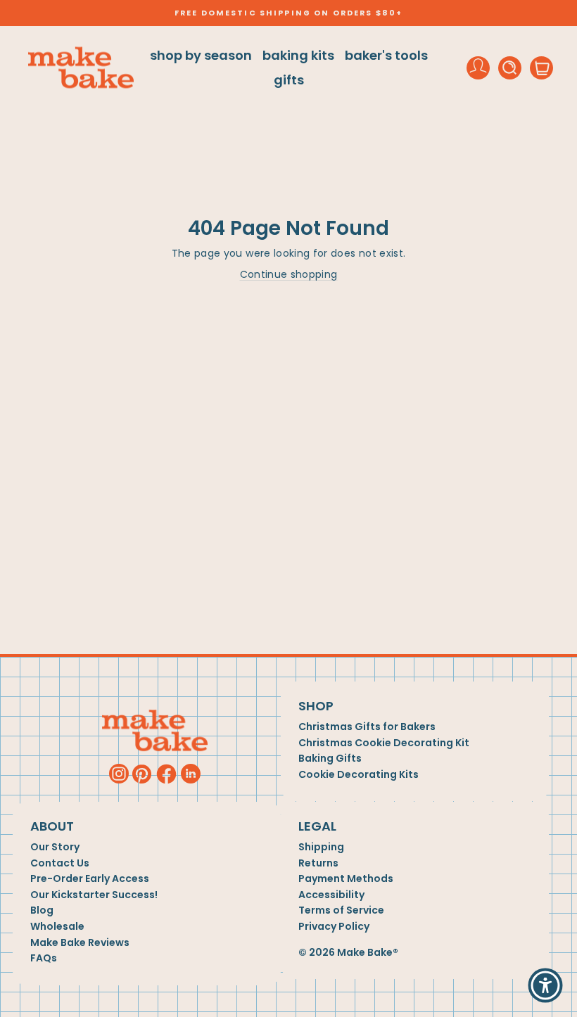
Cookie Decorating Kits (358, 774)
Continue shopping (289, 274)
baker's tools (386, 55)
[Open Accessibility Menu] (545, 985)
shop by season (201, 55)
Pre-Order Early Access (89, 878)
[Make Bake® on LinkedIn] (191, 773)
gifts (289, 80)
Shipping (321, 847)
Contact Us (59, 863)
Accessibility (331, 895)
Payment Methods (345, 878)
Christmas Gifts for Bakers (367, 727)
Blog (41, 910)
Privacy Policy (333, 926)
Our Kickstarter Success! (94, 895)
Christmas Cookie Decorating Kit (383, 743)
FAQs (43, 958)
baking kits (298, 55)
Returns (318, 863)
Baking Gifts (330, 758)
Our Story (55, 847)
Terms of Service (341, 910)
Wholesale (57, 926)
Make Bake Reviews (79, 942)
